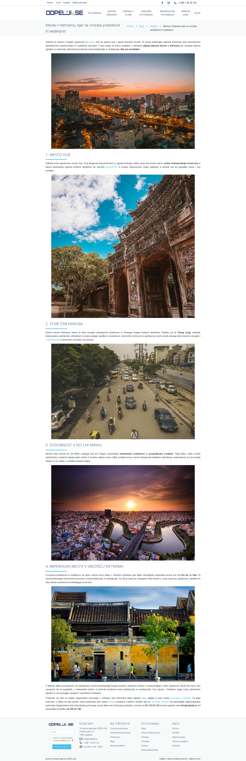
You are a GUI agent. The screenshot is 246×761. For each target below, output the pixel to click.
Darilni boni (115, 737)
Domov (50, 3)
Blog (141, 26)
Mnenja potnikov (117, 746)
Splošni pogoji (178, 737)
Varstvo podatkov (180, 741)
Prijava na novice (61, 746)
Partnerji (176, 746)
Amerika (145, 737)
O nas (58, 3)
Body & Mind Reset (149, 750)
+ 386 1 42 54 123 (188, 2)
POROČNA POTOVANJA (146, 13)
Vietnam (153, 26)
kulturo (91, 42)
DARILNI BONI (185, 13)
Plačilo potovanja (80, 3)
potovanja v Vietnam (180, 698)
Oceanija (145, 741)
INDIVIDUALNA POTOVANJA (167, 13)
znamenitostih (53, 339)
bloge (111, 701)
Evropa (144, 746)
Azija (143, 728)
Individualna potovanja (120, 733)
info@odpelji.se (90, 739)
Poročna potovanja (119, 728)
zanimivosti (111, 167)
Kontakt (66, 3)
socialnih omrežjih (160, 701)
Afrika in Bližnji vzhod (150, 733)
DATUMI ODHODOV (111, 13)
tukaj (144, 698)
